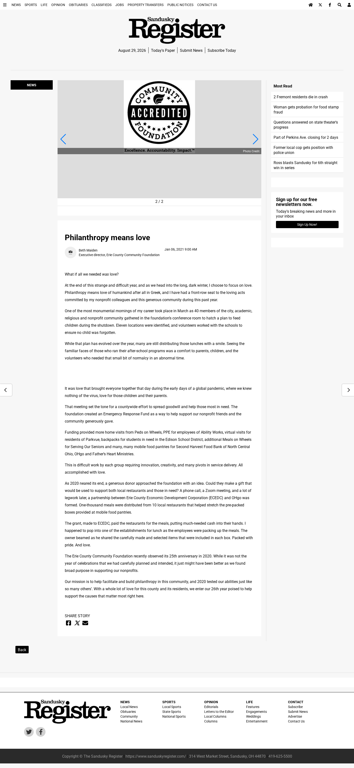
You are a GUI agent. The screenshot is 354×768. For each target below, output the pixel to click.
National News (131, 721)
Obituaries (128, 711)
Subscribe (295, 706)
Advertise (295, 716)
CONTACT (295, 702)
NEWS (125, 702)
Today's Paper (163, 50)
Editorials (211, 706)
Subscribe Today (222, 50)
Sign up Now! (307, 224)
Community (129, 716)
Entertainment (257, 721)
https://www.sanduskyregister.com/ (155, 756)
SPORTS (169, 702)
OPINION (211, 702)
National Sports (174, 716)
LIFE (249, 702)
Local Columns (215, 716)
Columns (210, 721)
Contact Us (296, 721)
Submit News (191, 50)
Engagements (256, 711)
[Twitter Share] (76, 623)
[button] (63, 139)
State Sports (171, 711)
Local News (129, 706)
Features (252, 706)
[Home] (310, 5)
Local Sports (171, 706)
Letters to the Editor (219, 711)
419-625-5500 (280, 756)
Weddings (253, 716)
